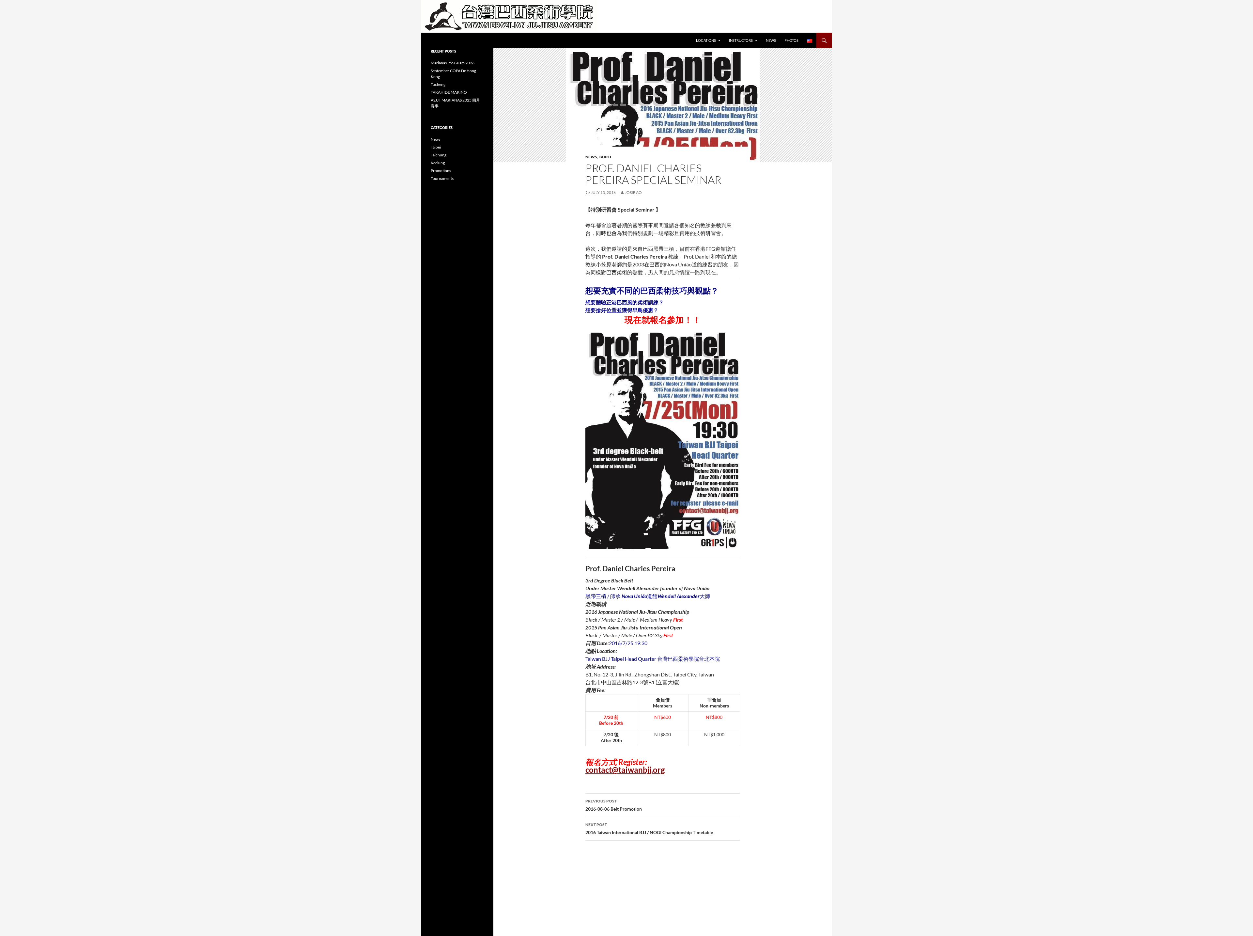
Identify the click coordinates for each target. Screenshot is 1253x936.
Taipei (605, 156)
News (771, 40)
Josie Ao (633, 192)
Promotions (441, 170)
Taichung (438, 154)
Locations (706, 40)
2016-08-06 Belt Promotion (613, 805)
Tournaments (442, 178)
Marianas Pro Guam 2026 (452, 62)
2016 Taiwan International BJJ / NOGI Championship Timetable (649, 828)
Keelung (438, 162)
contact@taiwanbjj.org (625, 769)
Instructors (741, 40)
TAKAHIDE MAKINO (449, 92)
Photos (791, 40)
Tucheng (438, 84)
